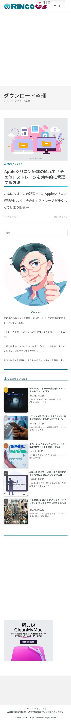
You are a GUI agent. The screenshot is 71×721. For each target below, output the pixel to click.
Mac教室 (8, 164)
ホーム (7, 100)
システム (18, 164)
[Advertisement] (35, 49)
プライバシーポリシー (34, 708)
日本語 (46, 2)
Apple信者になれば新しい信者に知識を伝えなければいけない (35, 711)
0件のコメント (12, 216)
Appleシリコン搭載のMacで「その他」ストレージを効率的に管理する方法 (34, 176)
